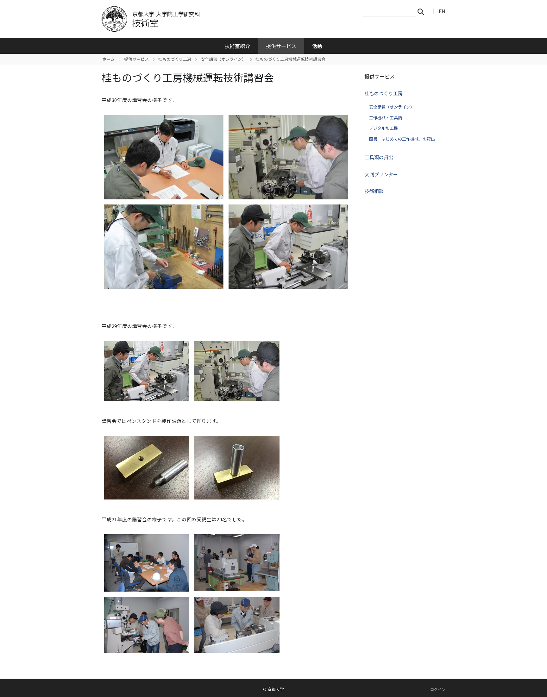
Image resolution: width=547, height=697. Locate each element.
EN (442, 11)
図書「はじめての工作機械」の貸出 (402, 139)
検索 (422, 11)
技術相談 (374, 191)
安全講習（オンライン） (223, 59)
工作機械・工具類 (385, 118)
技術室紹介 (237, 46)
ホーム (108, 59)
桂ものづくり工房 (174, 59)
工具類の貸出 (379, 157)
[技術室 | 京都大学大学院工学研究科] (203, 19)
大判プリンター (381, 174)
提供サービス (281, 46)
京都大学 (275, 689)
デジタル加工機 (383, 128)
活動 (317, 46)
